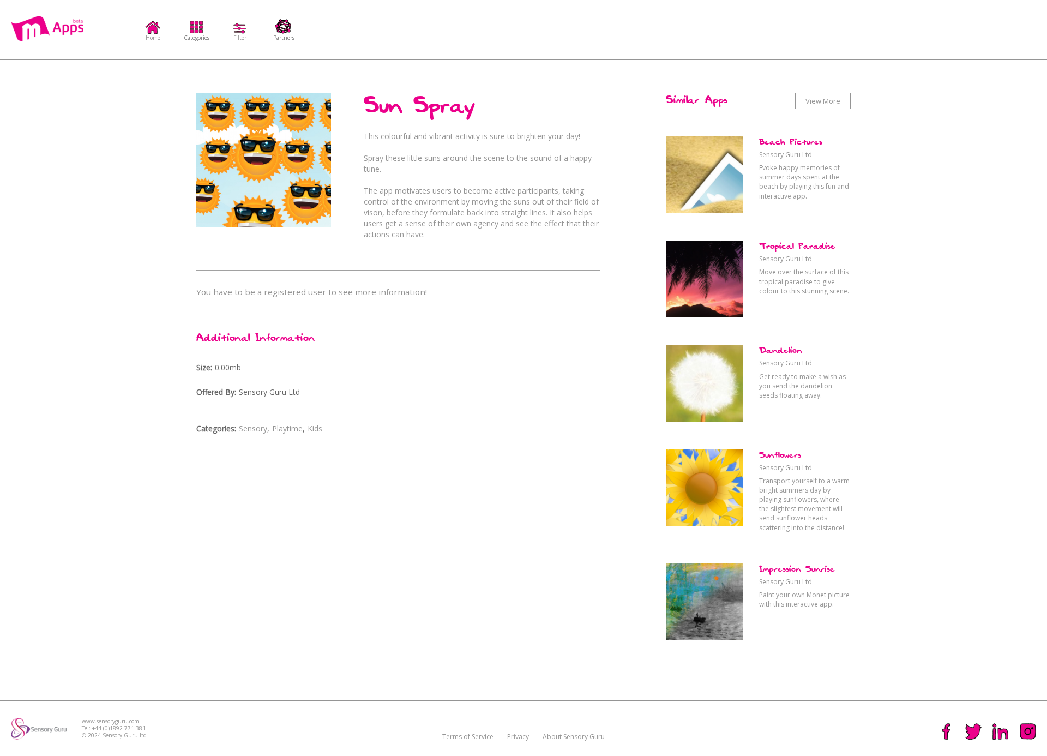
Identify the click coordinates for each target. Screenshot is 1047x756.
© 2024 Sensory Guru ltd (114, 735)
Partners (283, 37)
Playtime (287, 428)
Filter (239, 37)
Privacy (518, 736)
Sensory (253, 428)
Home (153, 37)
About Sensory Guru (574, 736)
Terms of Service (468, 736)
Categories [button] (196, 37)
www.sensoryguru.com (110, 721)
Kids (315, 428)
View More (822, 101)
